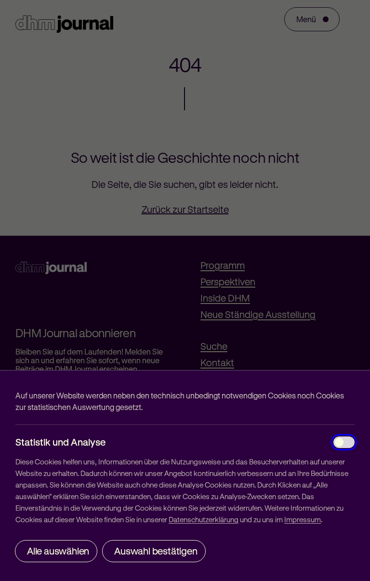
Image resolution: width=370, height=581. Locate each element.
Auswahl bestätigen (155, 550)
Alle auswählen (58, 550)
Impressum (302, 519)
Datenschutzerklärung (203, 519)
